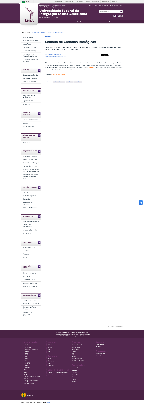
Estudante (120, 22)
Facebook (116, 16)
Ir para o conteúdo (44, 5)
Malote (74, 352)
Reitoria (26, 345)
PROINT (26, 358)
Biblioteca (51, 361)
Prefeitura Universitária (31, 349)
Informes (42, 32)
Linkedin (74, 372)
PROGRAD (27, 352)
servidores (78, 81)
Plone (48, 402)
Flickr (119, 16)
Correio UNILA (76, 347)
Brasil (28, 2)
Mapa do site (114, 6)
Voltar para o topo (116, 327)
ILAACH (50, 345)
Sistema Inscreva (77, 358)
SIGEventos (92, 67)
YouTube (114, 16)
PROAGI (26, 365)
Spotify (74, 381)
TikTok (74, 379)
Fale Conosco (81, 22)
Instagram (121, 16)
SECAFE (26, 374)
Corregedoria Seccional (31, 381)
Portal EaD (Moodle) (78, 361)
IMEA (49, 359)
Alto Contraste (103, 6)
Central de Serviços (78, 345)
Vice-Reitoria (27, 347)
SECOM (26, 370)
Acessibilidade (100, 354)
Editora (50, 363)
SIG (73, 354)
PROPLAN (27, 368)
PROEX (26, 356)
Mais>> (98, 346)
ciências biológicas (59, 81)
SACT (25, 372)
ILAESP (50, 347)
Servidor (111, 22)
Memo (74, 356)
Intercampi (75, 349)
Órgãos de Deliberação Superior (58, 373)
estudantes (69, 81)
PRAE (25, 361)
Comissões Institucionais (55, 375)
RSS (121, 6)
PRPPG (26, 354)
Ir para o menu (56, 5)
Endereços (91, 22)
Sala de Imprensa (101, 22)
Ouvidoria (51, 365)
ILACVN (50, 349)
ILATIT (50, 352)
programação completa (58, 74)
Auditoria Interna (29, 383)
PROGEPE (27, 363)
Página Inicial (35, 32)
